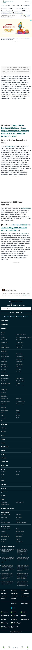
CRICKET (3, 339)
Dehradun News (20, 363)
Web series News (5, 393)
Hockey (2, 481)
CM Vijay (18, 527)
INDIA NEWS (4, 335)
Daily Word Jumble (5, 512)
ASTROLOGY (4, 397)
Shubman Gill (4, 347)
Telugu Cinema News (5, 390)
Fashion (2, 420)
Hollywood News (20, 385)
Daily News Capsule (5, 314)
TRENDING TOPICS (5, 533)
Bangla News (19, 543)
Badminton (3, 479)
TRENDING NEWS (5, 519)
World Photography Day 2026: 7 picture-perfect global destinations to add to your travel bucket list (23, 590)
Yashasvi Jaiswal (19, 349)
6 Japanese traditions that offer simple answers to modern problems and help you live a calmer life (23, 566)
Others (2, 484)
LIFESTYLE (3, 414)
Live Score (3, 344)
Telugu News (4, 546)
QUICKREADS (4, 499)
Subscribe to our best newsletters (16, 311)
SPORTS (3, 476)
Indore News (4, 368)
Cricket (13, 5)
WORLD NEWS (4, 331)
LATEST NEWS (4, 328)
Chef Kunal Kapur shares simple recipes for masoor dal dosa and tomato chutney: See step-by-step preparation (23, 575)
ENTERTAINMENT (5, 383)
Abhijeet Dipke (4, 524)
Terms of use (25, 598)
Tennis (17, 481)
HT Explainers (19, 549)
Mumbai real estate (5, 529)
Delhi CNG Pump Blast (21, 529)
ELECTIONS (3, 495)
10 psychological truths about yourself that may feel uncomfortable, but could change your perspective (7, 583)
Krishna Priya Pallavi (7, 16)
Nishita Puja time (26, 208)
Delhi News (3, 366)
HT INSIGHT (4, 491)
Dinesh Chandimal (5, 354)
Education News (20, 411)
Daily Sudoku (4, 509)
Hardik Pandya (4, 349)
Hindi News (18, 546)
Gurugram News (20, 366)
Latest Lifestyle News (8, 554)
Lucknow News (19, 371)
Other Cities (19, 379)
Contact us (13, 598)
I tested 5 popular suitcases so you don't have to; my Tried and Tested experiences (7, 558)
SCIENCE (3, 457)
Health (2, 422)
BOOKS (2, 488)
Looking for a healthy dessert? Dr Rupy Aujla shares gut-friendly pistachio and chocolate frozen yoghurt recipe (22, 559)
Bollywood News (4, 385)
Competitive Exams (5, 408)
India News (19, 5)
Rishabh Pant (4, 352)
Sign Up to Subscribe (16, 318)
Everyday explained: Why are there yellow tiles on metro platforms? (7, 590)
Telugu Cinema (19, 541)
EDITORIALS (4, 465)
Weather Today (14, 600)
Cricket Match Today (20, 342)
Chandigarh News (5, 363)
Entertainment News (5, 543)
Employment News (20, 408)
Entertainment (27, 5)
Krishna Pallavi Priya (10, 290)
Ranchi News (4, 379)
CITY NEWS (3, 358)
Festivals (18, 420)
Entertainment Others (21, 393)
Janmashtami (10, 146)
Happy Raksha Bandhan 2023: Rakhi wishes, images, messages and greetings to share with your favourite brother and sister (15, 130)
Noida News (19, 374)
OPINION (3, 461)
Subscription (4, 603)
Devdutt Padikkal (20, 347)
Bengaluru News (4, 361)
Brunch (17, 417)
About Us (3, 598)
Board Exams (19, 406)
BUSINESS (3, 439)
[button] (2, 2)
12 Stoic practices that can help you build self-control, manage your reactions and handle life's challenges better (7, 567)
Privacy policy (4, 600)
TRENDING (3, 435)
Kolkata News (4, 371)
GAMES (2, 506)
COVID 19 (3, 503)
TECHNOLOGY (4, 472)
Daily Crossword (20, 509)
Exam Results (4, 411)
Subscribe (27, 1)
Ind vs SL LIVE (19, 352)
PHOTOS (3, 442)
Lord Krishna (24, 234)
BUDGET (3, 450)
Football (18, 479)
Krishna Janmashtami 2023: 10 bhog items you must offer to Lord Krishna (16, 227)
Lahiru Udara (19, 354)
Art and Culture (4, 417)
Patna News (3, 376)
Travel (17, 425)
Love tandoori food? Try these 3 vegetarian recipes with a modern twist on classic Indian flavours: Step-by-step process (23, 583)
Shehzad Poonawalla (5, 522)
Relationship (3, 425)
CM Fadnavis (19, 522)
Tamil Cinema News (20, 388)
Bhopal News (19, 361)
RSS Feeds (13, 605)
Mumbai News (4, 374)
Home (2, 5)
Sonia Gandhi (19, 524)
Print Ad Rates (14, 603)
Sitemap (3, 605)
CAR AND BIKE (4, 469)
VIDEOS (3, 446)
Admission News (4, 406)
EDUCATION (4, 403)
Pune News (18, 376)
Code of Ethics (25, 603)
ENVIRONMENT (4, 454)
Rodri (2, 527)
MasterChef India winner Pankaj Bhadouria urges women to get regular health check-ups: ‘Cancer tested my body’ (7, 575)
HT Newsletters (25, 600)
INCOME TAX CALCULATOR (7, 515)
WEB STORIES (4, 431)
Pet (1, 427)
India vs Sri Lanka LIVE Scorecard (23, 344)
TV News (18, 390)
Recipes (17, 422)
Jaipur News (19, 368)
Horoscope (3, 399)
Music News (3, 388)
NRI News (3, 549)
